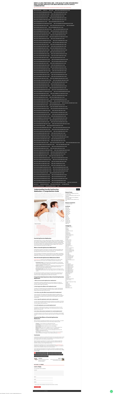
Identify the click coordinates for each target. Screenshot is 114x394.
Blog (58, 186)
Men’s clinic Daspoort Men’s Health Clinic (41, 44)
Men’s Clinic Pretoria (37, 10)
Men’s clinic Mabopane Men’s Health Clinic (41, 99)
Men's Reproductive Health (60, 194)
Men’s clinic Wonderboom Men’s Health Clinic (42, 182)
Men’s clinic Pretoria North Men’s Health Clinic (61, 127)
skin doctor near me (68, 279)
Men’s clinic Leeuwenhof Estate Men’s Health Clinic (43, 91)
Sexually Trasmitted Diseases (69, 278)
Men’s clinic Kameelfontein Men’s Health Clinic (42, 82)
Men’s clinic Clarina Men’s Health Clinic (41, 36)
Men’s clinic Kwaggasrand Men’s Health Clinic (42, 89)
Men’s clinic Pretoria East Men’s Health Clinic (55, 125)
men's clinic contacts (68, 248)
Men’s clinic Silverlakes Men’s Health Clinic (59, 146)
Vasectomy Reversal (46, 197)
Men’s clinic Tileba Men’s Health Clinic (58, 163)
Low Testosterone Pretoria (39, 186)
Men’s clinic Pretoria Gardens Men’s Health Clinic (42, 127)
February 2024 (67, 218)
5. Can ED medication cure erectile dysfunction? (45, 232)
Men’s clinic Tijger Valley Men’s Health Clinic (42, 163)
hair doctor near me (68, 235)
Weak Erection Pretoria (44, 184)
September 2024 (67, 213)
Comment (35, 370)
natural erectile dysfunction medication (41, 356)
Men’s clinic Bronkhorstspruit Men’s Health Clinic (43, 29)
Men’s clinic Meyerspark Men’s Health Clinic (57, 104)
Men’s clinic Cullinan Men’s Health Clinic (60, 40)
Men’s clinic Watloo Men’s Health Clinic (41, 172)
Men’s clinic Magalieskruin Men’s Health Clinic (59, 99)
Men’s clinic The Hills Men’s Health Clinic (56, 155)
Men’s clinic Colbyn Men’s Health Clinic (58, 38)
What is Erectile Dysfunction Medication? (42, 226)
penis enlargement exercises (69, 266)
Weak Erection (51, 197)
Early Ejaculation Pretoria (55, 184)
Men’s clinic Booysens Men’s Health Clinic (41, 25)
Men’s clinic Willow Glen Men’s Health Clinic (59, 178)
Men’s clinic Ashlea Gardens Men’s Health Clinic (58, 17)
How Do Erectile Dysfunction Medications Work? (43, 227)
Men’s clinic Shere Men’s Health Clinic (62, 144)
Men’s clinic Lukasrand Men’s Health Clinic (59, 95)
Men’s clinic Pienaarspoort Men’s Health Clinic (42, 123)
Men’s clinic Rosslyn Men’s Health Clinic (57, 142)
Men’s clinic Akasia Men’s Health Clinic (60, 12)
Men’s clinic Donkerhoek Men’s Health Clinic (58, 48)
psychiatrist (67, 274)
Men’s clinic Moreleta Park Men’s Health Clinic (59, 112)
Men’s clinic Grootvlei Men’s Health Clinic (59, 68)
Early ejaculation (47, 193)
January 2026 (67, 208)
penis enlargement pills (68, 268)
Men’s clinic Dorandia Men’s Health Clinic (41, 51)
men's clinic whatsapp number (69, 250)
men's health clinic (53, 194)
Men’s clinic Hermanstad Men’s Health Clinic (42, 76)
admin (43, 193)
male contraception (68, 243)
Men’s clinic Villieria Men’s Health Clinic (58, 165)
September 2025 (67, 211)
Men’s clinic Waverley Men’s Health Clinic (57, 172)
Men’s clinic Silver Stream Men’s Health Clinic (42, 146)
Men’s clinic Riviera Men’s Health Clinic (58, 138)
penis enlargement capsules (56, 195)
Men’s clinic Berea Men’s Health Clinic (40, 21)
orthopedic (67, 261)
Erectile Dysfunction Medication (41, 225)
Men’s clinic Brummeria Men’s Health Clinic (41, 31)
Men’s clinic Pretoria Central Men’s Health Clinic (61, 123)
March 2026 (67, 207)
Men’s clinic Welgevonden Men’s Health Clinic (42, 176)
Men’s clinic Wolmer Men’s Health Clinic (59, 180)
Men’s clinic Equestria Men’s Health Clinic (57, 57)
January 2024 (67, 219)
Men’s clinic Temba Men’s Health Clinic (40, 155)
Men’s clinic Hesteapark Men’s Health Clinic (59, 76)
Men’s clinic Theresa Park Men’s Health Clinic (42, 161)
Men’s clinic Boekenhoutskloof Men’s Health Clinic (43, 23)
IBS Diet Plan (67, 237)
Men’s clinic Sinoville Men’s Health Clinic (57, 148)
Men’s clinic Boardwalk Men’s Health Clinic (56, 21)
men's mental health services (69, 255)
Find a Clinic (51, 10)
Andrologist (67, 228)
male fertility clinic (68, 244)
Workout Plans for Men (68, 287)
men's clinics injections (68, 251)
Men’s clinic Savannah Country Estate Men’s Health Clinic (44, 144)
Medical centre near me (68, 245)
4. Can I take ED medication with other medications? (45, 231)
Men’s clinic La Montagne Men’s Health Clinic (60, 89)
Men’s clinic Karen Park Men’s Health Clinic (59, 82)
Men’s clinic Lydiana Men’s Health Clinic (41, 97)
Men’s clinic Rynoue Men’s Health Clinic (73, 142)
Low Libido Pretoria (65, 184)
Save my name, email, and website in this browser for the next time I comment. (46, 384)
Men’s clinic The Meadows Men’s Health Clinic (42, 157)
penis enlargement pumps (69, 270)
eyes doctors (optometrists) (69, 234)
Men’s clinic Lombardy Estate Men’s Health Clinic (59, 93)
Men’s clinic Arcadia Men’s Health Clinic (41, 17)
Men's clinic (56, 193)
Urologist (41, 197)
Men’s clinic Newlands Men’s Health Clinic (58, 116)
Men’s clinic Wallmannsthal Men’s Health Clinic (42, 167)
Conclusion (38, 235)
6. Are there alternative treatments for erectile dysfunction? (46, 233)
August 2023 (67, 223)
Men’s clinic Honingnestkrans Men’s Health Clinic (59, 78)
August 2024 (67, 214)
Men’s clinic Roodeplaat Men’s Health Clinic (41, 140)
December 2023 (67, 220)
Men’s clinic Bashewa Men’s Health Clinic (59, 19)
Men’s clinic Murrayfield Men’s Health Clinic (41, 116)
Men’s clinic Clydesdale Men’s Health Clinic (41, 38)
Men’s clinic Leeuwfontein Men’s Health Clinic (62, 91)
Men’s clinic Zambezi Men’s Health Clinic (59, 182)
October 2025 (67, 210)
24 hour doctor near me (68, 226)
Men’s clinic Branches (70, 25)
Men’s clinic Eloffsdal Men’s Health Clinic (41, 57)
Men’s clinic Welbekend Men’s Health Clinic (59, 174)
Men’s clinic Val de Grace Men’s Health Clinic (42, 165)
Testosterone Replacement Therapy (70, 281)
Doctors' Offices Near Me (69, 230)
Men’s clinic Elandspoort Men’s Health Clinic (59, 53)
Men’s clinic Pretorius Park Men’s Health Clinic (60, 129)
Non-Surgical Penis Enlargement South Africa (71, 193)
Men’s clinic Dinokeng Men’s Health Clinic (41, 48)
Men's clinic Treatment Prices (43, 194)
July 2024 (66, 215)
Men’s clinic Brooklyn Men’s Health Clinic (60, 29)
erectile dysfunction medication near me (54, 352)
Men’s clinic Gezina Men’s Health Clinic (58, 65)
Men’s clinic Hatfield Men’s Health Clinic (59, 70)
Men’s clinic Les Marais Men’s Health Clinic (62, 10)
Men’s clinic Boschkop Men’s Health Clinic (57, 25)
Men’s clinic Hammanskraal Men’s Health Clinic (42, 70)
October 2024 (67, 212)
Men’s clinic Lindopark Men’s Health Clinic (41, 93)
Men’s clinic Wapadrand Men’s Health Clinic (60, 167)
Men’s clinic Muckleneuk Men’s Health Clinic (60, 114)
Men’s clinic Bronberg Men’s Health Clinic (56, 27)
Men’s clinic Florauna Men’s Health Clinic (41, 63)
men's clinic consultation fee (69, 247)
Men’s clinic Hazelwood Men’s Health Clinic (58, 72)
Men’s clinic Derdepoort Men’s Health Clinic (41, 46)
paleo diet (66, 262)
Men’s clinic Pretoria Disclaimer (39, 125)
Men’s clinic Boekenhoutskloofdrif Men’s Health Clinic (63, 23)
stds (66, 280)
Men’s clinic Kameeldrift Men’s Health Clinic (61, 80)
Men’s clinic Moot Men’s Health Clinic (58, 110)
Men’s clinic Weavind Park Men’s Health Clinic (42, 174)
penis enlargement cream (69, 265)
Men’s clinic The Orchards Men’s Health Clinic (60, 157)
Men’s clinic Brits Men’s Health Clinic (40, 27)
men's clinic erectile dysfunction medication (55, 354)
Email (35, 379)
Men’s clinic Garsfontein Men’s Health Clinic (42, 65)
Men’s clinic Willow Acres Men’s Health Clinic (42, 178)
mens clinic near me (44, 195)
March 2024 (67, 217)
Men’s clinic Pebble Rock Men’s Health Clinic (41, 121)
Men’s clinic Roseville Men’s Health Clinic (41, 142)
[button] (111, 391)
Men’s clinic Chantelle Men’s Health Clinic (41, 34)
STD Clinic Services (68, 194)
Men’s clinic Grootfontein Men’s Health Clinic (42, 68)
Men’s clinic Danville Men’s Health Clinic (60, 42)
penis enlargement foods (69, 267)
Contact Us (45, 10)
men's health (49, 194)
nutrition (66, 260)
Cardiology (66, 229)
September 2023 (67, 222)
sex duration (67, 275)
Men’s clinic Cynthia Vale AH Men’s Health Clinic (42, 42)
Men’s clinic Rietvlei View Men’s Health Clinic (42, 138)
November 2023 (67, 221)
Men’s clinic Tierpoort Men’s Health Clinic (59, 161)
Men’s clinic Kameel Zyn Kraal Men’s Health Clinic (42, 80)
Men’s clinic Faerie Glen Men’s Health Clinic (59, 61)
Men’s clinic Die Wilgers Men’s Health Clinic (58, 46)
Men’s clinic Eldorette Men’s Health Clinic (58, 55)
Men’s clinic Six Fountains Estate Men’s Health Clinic (43, 150)
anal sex (66, 227)
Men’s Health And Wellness (72, 182)
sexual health (67, 277)
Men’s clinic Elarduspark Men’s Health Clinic (42, 55)
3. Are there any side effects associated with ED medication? (46, 230)
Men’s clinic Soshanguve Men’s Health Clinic (62, 150)
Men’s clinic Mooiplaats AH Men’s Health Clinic (42, 110)
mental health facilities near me (69, 259)
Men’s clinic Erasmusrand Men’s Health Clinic (42, 61)
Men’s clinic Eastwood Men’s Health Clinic (57, 51)
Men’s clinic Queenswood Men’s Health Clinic (42, 133)
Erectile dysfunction (37, 259)
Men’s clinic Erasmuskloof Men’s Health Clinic (60, 59)
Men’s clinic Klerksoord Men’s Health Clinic (59, 85)
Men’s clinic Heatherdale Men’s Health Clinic (42, 74)
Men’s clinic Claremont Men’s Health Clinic (58, 34)
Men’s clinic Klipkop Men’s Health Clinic (41, 87)
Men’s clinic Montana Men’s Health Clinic (41, 106)
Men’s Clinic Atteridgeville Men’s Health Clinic (42, 19)
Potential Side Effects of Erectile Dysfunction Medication (44, 234)
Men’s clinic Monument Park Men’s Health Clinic (58, 106)
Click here (59, 332)
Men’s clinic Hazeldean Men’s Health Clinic (41, 72)
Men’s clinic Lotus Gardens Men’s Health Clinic (42, 95)
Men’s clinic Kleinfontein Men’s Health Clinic (42, 85)
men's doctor (67, 252)
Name (35, 376)
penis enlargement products (69, 269)
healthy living (67, 236)
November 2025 (67, 209)
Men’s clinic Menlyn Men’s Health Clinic (41, 104)
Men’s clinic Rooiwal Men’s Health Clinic (58, 140)
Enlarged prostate (68, 233)
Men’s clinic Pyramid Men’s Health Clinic (61, 131)
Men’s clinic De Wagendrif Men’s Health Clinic (58, 44)
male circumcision (68, 242)
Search (78, 189)
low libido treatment (68, 239)
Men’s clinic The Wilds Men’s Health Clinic (60, 159)
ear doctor (66, 231)
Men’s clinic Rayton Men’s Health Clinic (58, 133)
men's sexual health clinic (38, 195)
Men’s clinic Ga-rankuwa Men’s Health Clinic (58, 63)
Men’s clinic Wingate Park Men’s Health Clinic (42, 180)
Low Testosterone (52, 193)
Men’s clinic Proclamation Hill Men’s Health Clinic (43, 131)
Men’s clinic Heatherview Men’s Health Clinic (59, 74)
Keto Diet (66, 238)
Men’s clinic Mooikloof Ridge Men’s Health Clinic (59, 108)
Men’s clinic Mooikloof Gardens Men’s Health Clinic (43, 12)
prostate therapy (67, 273)
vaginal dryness (67, 284)
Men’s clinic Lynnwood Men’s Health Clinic (57, 97)
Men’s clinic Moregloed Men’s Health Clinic (41, 112)
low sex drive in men (68, 240)
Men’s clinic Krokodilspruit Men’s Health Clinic (58, 87)
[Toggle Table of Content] (54, 224)
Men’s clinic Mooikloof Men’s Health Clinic (41, 108)
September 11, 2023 (38, 193)
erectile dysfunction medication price (41, 354)
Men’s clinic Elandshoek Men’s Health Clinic (41, 53)
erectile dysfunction (59, 344)
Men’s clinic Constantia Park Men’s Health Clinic (42, 40)
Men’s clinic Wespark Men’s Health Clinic (59, 176)
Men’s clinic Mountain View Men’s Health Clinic (42, 114)
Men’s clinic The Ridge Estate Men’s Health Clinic (42, 159)
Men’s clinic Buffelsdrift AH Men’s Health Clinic (59, 31)
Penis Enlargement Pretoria (51, 186)
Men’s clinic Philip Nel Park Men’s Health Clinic (59, 121)
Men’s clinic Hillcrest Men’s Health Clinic (41, 78)
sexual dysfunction (68, 276)
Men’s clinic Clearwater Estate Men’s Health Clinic (59, 36)
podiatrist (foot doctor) (68, 272)
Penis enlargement (49, 195)
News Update (36, 184)
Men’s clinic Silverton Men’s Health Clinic (41, 148)
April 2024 (66, 216)
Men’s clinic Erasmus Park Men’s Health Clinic (42, 59)
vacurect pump (67, 283)
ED (58, 244)
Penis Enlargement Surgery (69, 271)
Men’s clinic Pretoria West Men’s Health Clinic (42, 129)
